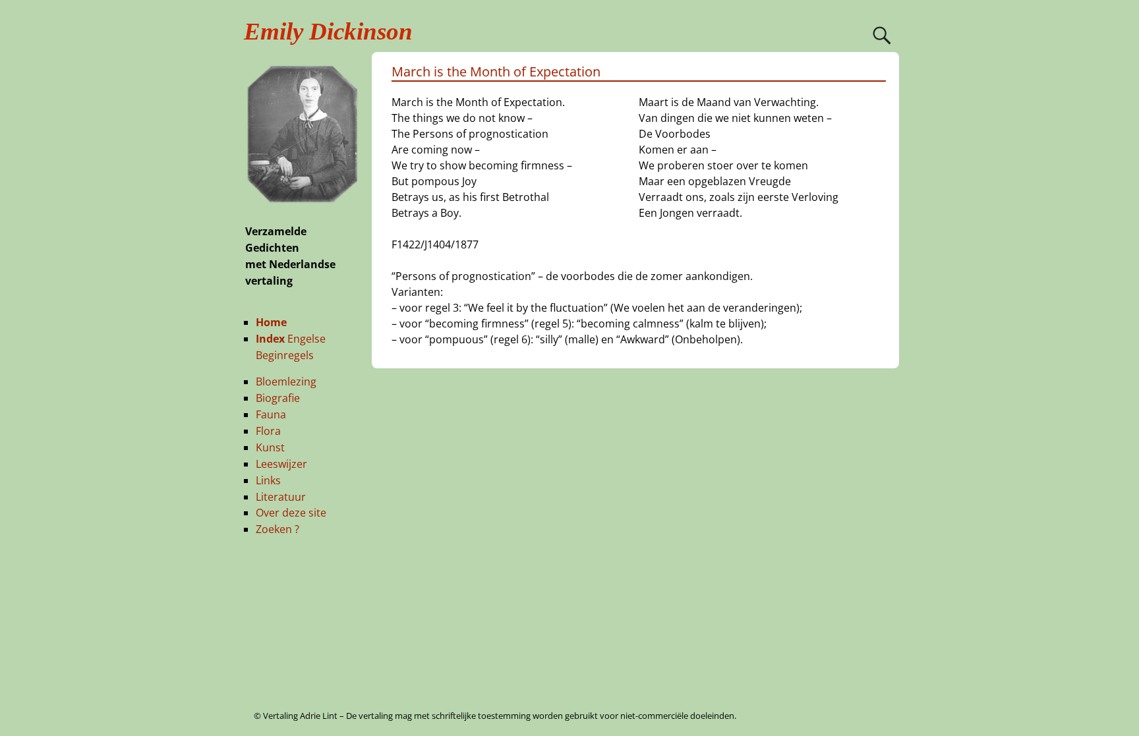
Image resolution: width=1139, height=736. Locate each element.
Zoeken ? (277, 529)
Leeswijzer (281, 464)
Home (271, 322)
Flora (268, 431)
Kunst (270, 447)
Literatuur (281, 497)
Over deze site (291, 512)
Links (268, 480)
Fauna (271, 414)
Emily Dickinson (328, 31)
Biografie (278, 398)
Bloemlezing (286, 381)
